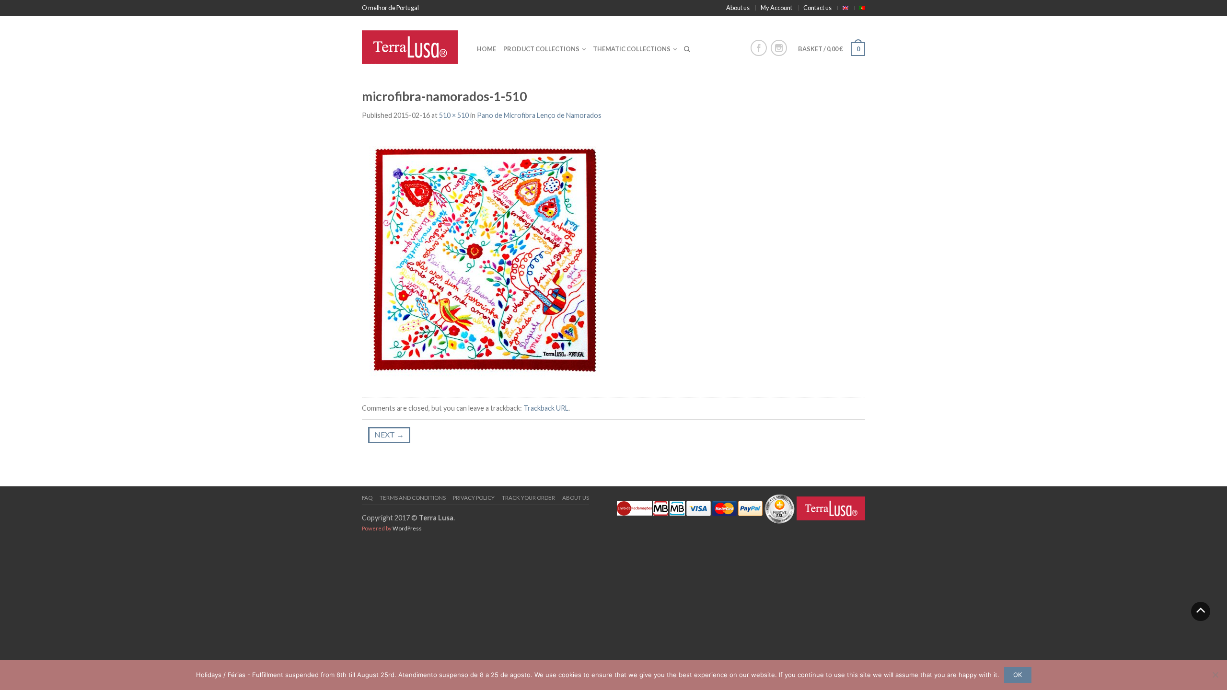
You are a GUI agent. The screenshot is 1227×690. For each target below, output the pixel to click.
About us (738, 8)
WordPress (407, 528)
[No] (1215, 674)
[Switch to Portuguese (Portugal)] (862, 8)
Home (486, 49)
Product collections (541, 49)
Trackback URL (545, 408)
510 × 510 (454, 115)
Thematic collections (632, 49)
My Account (776, 8)
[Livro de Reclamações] (634, 508)
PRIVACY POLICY (474, 497)
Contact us (817, 8)
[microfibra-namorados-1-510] (484, 259)
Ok (1017, 674)
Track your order (528, 497)
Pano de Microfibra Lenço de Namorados (539, 115)
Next (389, 434)
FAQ (367, 497)
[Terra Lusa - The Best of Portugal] (412, 44)
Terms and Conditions (413, 497)
